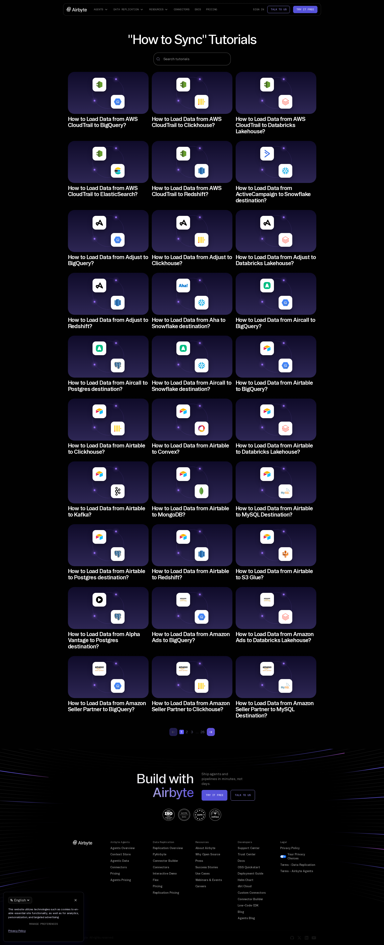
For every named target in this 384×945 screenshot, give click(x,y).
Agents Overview (122, 848)
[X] (299, 937)
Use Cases (202, 873)
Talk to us (278, 9)
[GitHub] (292, 937)
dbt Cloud (244, 886)
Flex (156, 880)
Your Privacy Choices (296, 856)
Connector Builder (165, 860)
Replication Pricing (166, 892)
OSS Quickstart (249, 867)
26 (203, 732)
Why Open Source (207, 854)
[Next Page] (211, 732)
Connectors (181, 9)
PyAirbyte (159, 854)
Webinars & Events (208, 880)
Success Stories (206, 867)
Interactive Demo (165, 873)
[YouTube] (313, 937)
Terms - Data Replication (297, 864)
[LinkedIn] (306, 937)
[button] (101, 9)
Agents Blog (246, 918)
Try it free (305, 9)
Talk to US (243, 795)
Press (199, 860)
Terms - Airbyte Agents (296, 871)
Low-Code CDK (248, 905)
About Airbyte (205, 848)
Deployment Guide (250, 873)
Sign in (258, 9)
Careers (200, 886)
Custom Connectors (252, 892)
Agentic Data (119, 860)
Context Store (120, 854)
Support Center (249, 848)
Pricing (211, 9)
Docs (198, 9)
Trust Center (247, 854)
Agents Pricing (120, 880)
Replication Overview (168, 848)
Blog (241, 912)
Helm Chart (245, 880)
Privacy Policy (290, 848)
